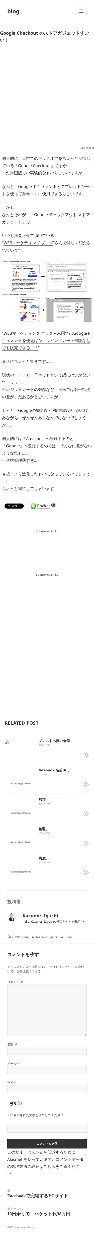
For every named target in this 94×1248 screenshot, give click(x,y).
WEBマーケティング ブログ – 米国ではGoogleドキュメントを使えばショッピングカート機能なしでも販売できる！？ (46, 340)
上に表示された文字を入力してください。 (37, 1115)
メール (14, 1063)
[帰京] (21, 812)
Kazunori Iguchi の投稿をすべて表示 (56, 921)
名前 (12, 1044)
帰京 (42, 799)
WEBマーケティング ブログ (28, 242)
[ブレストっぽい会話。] (7, 741)
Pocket (43, 506)
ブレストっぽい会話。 (56, 740)
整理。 (44, 828)
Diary (68, 937)
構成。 (44, 858)
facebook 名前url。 (55, 770)
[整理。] (21, 842)
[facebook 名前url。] (21, 783)
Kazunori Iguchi (46, 937)
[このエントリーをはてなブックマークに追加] (53, 505)
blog (13, 11)
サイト (12, 1082)
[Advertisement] (47, 96)
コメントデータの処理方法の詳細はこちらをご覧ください (45, 1167)
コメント (15, 982)
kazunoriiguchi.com (25, 1227)
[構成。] (21, 871)
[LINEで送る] (33, 506)
